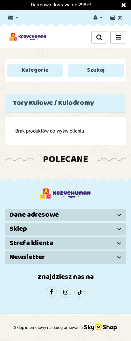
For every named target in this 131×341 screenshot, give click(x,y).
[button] (116, 16)
